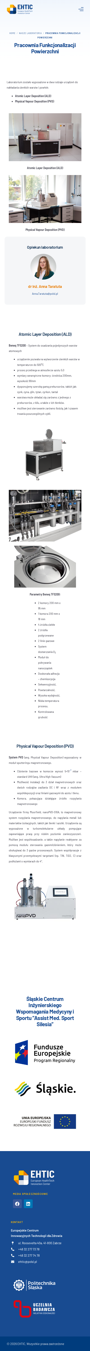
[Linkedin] (28, 1203)
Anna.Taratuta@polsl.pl (45, 293)
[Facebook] (17, 1203)
